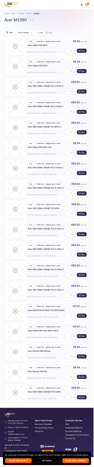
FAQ (67, 424)
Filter (11, 32)
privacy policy (82, 455)
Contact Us (70, 438)
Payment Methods (73, 431)
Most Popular (23, 32)
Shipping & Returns (73, 427)
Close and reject (18, 460)
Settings (47, 460)
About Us (39, 431)
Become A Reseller (43, 424)
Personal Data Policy (44, 427)
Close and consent (75, 460)
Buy (83, 51)
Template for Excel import (77, 435)
